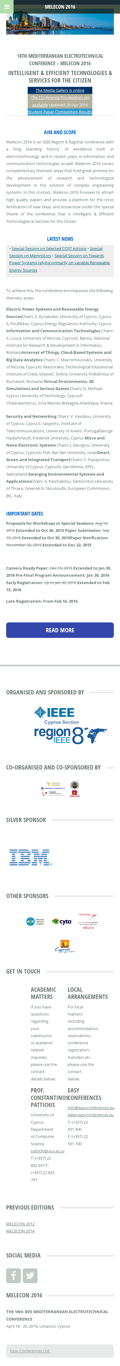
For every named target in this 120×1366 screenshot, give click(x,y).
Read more (60, 630)
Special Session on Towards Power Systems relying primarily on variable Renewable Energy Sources (59, 263)
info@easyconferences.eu (91, 1107)
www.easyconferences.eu (91, 1115)
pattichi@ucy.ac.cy (48, 1151)
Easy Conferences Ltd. (30, 1351)
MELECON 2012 (20, 1224)
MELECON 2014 (20, 1231)
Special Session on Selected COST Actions (49, 248)
